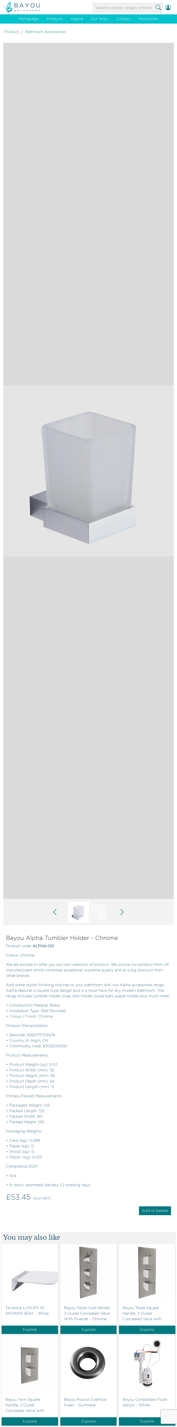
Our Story (99, 19)
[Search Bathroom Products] (158, 7)
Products (55, 19)
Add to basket (155, 1210)
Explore (30, 1329)
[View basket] (173, 7)
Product (11, 32)
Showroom (148, 19)
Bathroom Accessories (45, 32)
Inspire (77, 19)
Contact (123, 19)
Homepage (28, 19)
